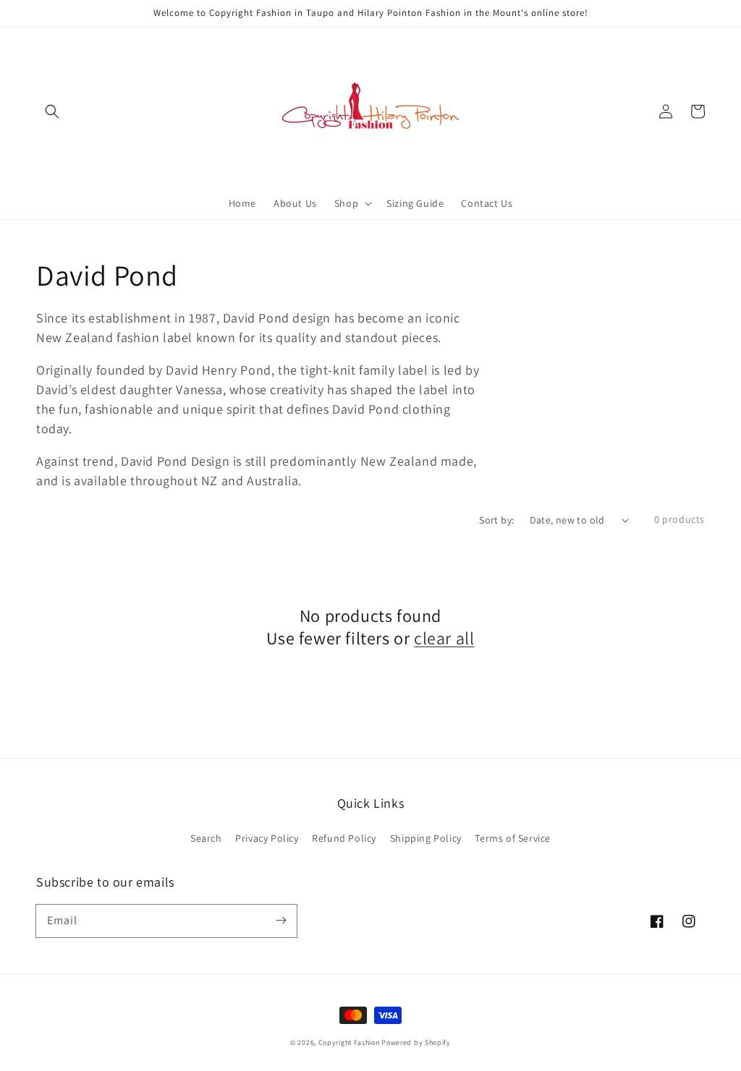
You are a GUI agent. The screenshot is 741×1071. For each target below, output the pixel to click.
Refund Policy (344, 838)
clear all (444, 638)
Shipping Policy (426, 838)
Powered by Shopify (416, 1042)
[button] (52, 111)
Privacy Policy (266, 838)
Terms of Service (513, 838)
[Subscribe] (281, 920)
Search (206, 838)
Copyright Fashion (349, 1042)
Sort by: (496, 519)
